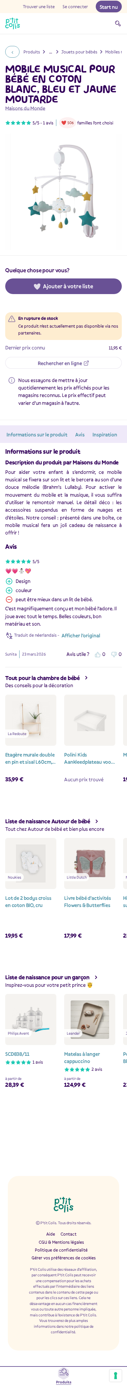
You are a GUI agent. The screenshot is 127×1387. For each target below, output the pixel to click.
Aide (50, 1234)
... (50, 52)
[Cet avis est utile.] (97, 654)
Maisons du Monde (25, 108)
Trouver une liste (39, 6)
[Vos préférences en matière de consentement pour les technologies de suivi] (115, 1375)
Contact (69, 1234)
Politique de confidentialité (61, 1250)
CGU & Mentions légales (61, 1242)
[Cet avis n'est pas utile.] (114, 654)
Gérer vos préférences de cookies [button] (64, 1258)
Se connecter (75, 6)
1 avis (48, 123)
